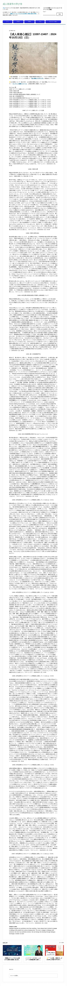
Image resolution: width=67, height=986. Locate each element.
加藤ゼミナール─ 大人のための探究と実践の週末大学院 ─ (23, 13)
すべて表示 (61, 942)
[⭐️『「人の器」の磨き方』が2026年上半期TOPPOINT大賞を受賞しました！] (54, 950)
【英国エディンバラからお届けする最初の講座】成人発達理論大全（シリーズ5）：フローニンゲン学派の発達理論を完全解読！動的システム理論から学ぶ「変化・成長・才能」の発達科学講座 (12, 958)
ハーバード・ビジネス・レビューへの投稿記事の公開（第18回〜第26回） (33, 958)
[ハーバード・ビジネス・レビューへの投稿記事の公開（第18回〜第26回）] (33, 950)
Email (44, 11)
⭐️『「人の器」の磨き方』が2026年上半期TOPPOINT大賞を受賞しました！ (54, 958)
